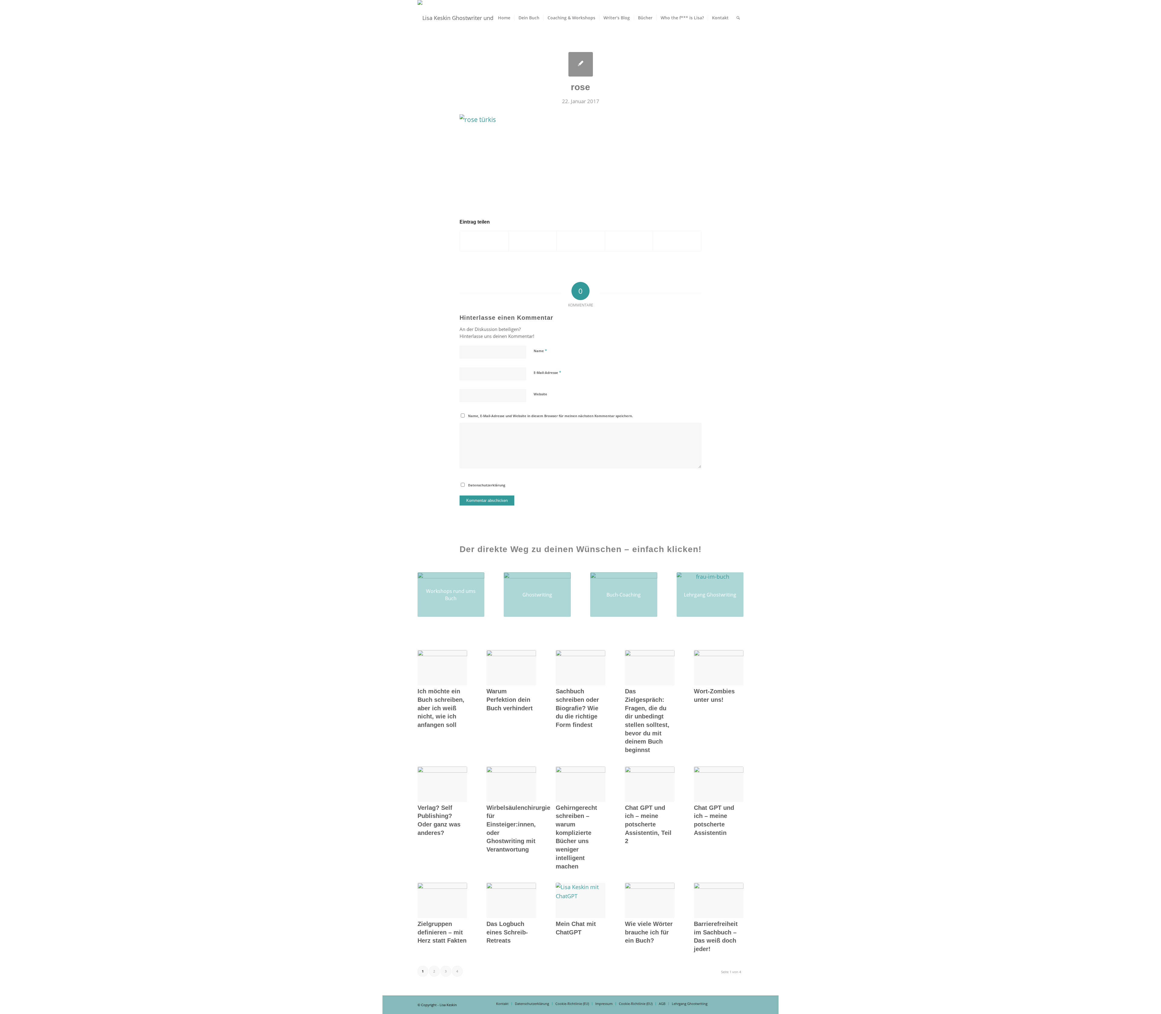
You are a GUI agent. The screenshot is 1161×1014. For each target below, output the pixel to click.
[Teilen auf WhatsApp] (533, 241)
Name (540, 350)
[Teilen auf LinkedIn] (629, 241)
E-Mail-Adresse (547, 372)
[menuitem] (504, 18)
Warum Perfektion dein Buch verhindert (509, 699)
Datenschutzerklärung (486, 485)
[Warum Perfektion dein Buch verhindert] (511, 667)
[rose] (580, 64)
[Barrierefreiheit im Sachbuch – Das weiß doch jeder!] (718, 900)
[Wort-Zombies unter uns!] (718, 667)
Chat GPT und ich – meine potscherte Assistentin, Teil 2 (648, 824)
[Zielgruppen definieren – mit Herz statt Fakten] (442, 900)
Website (540, 394)
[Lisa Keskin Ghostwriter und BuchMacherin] (471, 18)
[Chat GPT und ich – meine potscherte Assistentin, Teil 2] (650, 784)
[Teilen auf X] (484, 241)
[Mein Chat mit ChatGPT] (580, 900)
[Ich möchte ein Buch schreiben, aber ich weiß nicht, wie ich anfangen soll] (442, 667)
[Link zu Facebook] (721, 1003)
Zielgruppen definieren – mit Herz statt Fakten (442, 932)
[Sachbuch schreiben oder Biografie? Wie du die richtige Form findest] (580, 667)
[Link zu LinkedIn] (730, 1003)
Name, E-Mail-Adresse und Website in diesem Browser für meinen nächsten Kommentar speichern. (550, 416)
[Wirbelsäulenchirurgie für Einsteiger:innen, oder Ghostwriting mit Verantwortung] (511, 784)
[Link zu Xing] (739, 1003)
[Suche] (738, 18)
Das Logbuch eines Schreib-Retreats (507, 932)
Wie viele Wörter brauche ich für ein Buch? (649, 932)
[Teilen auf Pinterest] (581, 241)
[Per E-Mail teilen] (677, 241)
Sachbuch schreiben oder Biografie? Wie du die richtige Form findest (577, 708)
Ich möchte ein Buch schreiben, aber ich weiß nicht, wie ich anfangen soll (441, 708)
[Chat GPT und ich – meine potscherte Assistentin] (718, 784)
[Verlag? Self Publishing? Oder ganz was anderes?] (442, 784)
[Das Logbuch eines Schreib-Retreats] (511, 900)
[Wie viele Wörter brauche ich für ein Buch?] (650, 900)
